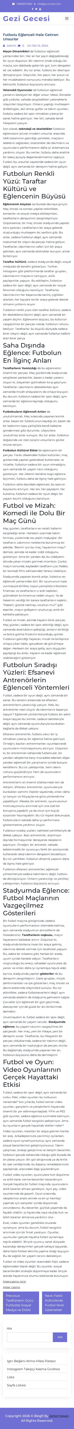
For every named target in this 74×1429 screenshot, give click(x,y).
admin (11, 45)
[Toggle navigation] (67, 18)
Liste (10, 1377)
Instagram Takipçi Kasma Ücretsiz (33, 1369)
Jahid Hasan (59, 1416)
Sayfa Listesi (16, 1385)
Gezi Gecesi (26, 18)
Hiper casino (11, 1287)
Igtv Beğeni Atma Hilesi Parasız (31, 1361)
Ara (9, 1328)
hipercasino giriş (14, 1281)
